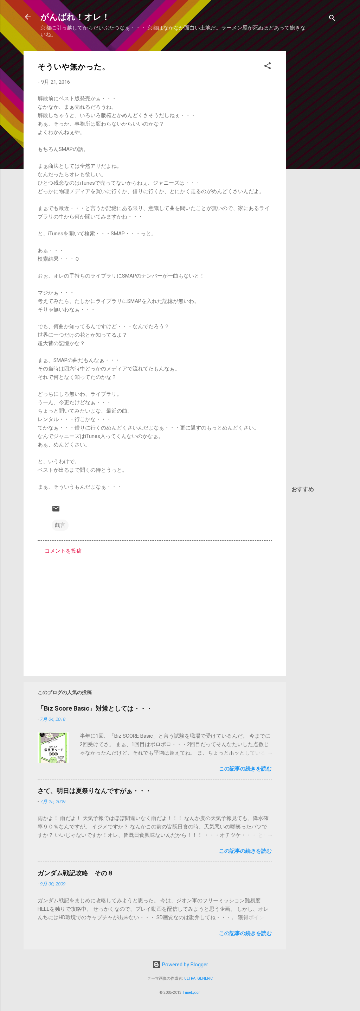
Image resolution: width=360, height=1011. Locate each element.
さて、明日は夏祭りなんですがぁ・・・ (95, 790)
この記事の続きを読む (245, 768)
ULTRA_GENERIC (198, 978)
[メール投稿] (56, 511)
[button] (267, 67)
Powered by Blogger (184, 964)
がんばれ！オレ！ (75, 17)
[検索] (332, 19)
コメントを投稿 (63, 551)
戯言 (60, 525)
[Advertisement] (313, 156)
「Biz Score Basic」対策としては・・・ (95, 708)
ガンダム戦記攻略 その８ (76, 873)
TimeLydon (191, 992)
